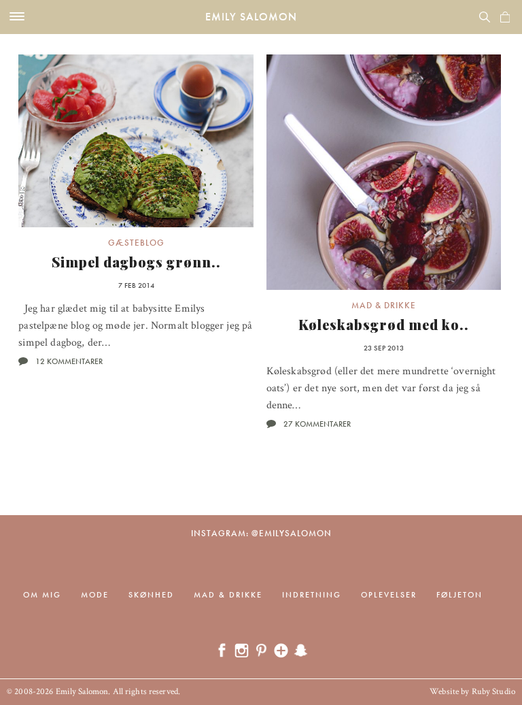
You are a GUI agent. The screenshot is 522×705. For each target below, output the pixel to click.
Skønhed (151, 594)
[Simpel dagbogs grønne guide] (136, 140)
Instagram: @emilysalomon (261, 533)
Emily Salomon (251, 17)
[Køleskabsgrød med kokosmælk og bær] (384, 172)
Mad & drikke (383, 305)
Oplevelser (389, 594)
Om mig (42, 594)
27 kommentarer (317, 424)
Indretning (311, 594)
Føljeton (459, 594)
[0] (505, 17)
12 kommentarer (69, 361)
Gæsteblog (136, 242)
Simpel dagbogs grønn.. (136, 261)
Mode (95, 594)
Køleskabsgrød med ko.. (383, 324)
